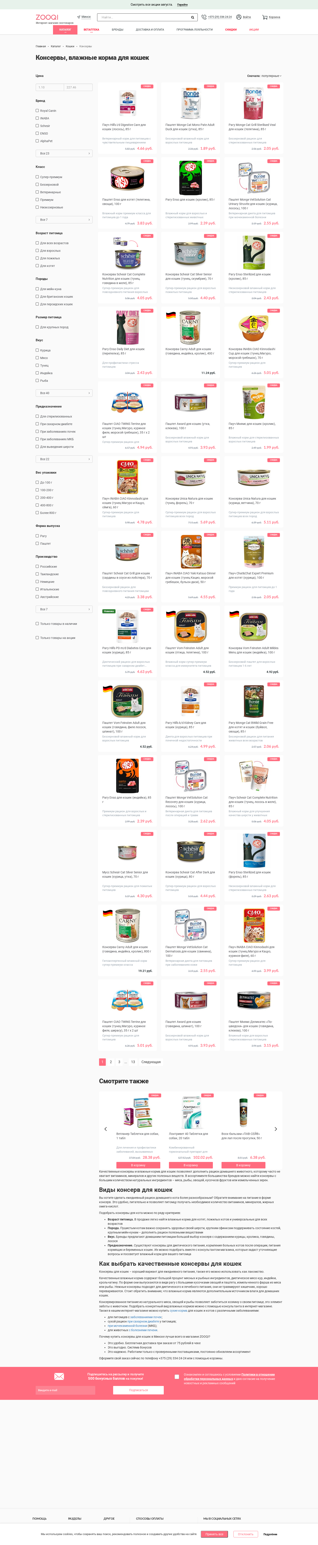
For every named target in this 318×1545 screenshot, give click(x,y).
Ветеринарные (50, 192)
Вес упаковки (46, 472)
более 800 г (48, 513)
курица (45, 350)
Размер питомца (48, 317)
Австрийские (49, 597)
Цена (39, 76)
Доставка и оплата (150, 29)
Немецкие (47, 581)
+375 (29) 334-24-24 (219, 16)
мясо (44, 358)
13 (133, 1062)
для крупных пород (54, 327)
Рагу (43, 536)
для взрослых (50, 250)
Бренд (40, 101)
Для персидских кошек (56, 304)
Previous (107, 1136)
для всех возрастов (54, 243)
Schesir (45, 126)
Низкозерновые (51, 207)
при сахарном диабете (56, 424)
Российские (48, 566)
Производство (46, 557)
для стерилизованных (56, 416)
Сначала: (253, 76)
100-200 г (46, 490)
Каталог (65, 29)
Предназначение (49, 406)
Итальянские (49, 589)
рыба (44, 380)
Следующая (151, 1062)
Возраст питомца (49, 233)
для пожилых (50, 258)
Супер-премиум (51, 177)
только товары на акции (57, 638)
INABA (44, 118)
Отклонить (246, 1534)
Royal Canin (48, 110)
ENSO (44, 133)
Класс (40, 167)
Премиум (46, 199)
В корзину (127, 1056)
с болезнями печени (143, 1330)
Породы (42, 279)
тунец (44, 365)
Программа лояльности (195, 29)
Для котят (47, 266)
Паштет (45, 543)
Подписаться (138, 1390)
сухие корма (178, 1310)
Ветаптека (91, 29)
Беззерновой (49, 184)
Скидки (231, 29)
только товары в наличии (58, 623)
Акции (254, 29)
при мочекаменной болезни (127, 1325)
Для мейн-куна (50, 289)
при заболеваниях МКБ (57, 439)
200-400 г (46, 497)
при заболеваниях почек (58, 431)
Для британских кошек (56, 296)
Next (276, 1133)
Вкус (39, 340)
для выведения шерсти (57, 446)
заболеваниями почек (146, 1317)
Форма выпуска (48, 526)
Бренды (117, 29)
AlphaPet (46, 141)
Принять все (214, 1534)
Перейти (182, 4)
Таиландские (49, 574)
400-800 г (46, 505)
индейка (46, 373)
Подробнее (270, 1534)
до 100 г (46, 482)
